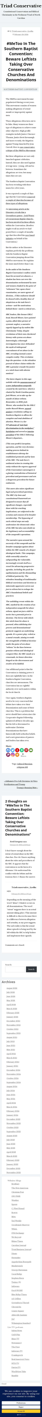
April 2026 (11, 1005)
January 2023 (12, 1164)
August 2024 (12, 1086)
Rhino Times (17, 1241)
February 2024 (13, 1111)
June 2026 (11, 996)
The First (16, 1347)
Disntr (14, 1254)
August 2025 (12, 1037)
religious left (22, 767)
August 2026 (12, 988)
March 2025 (12, 1058)
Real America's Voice (20, 1359)
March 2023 (12, 1156)
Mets (14, 1217)
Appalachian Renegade (21, 1262)
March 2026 (12, 1009)
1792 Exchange (18, 1233)
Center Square (18, 1311)
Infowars (15, 1286)
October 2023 (12, 1127)
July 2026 (11, 992)
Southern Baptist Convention (20, 89)
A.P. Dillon (16, 1299)
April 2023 (11, 1152)
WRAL (14, 1229)
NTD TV (15, 1363)
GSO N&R (16, 1196)
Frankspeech (17, 1355)
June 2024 (11, 1095)
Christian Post (18, 1192)
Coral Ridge (17, 1274)
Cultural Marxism (24, 764)
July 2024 (11, 1091)
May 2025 (11, 1050)
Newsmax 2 (16, 1343)
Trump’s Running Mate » (27, 788)
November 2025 (14, 1025)
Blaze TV (15, 1339)
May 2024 (11, 1099)
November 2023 (14, 1123)
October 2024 (12, 1078)
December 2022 (13, 1168)
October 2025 (12, 1029)
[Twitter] (13, 750)
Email (4, 1384)
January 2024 (12, 1115)
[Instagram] (13, 755)
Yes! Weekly (16, 1221)
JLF (13, 1319)
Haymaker (16, 1258)
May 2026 (11, 1000)
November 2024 (14, 1074)
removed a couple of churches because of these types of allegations (20, 200)
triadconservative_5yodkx (22, 31)
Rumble (15, 1376)
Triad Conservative (21, 6)
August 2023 (12, 1136)
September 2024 (14, 1082)
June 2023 (11, 1144)
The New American (20, 1188)
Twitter (15, 1282)
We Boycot (16, 1237)
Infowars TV (17, 1351)
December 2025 (13, 1021)
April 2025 (11, 1054)
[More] (17, 755)
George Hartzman (19, 1270)
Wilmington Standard (21, 1323)
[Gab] (22, 750)
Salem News (17, 1331)
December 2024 (13, 1070)
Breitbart (15, 1184)
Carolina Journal (19, 1245)
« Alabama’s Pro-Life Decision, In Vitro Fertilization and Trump (20, 782)
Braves (14, 1213)
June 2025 (11, 1046)
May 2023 (11, 1148)
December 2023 (13, 1119)
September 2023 (14, 1132)
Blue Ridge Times (19, 1295)
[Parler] (8, 755)
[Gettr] (17, 750)
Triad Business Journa (21, 1249)
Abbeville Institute (19, 1315)
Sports (14, 1204)
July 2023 (11, 1140)
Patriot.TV (16, 1367)
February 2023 (13, 1160)
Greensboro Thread (20, 1303)
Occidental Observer (21, 1225)
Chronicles (16, 1307)
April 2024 (11, 1103)
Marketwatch (17, 1266)
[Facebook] (8, 750)
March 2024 (12, 1107)
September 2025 (14, 1033)
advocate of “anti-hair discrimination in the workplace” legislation (20, 428)
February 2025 (13, 1062)
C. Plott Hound (18, 1208)
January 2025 (12, 1066)
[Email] (31, 750)
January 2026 (12, 1017)
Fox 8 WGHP (17, 1290)
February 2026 (13, 1013)
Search (8, 965)
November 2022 (14, 1173)
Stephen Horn (18, 1278)
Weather (15, 1200)
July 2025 (11, 1041)
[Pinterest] (26, 750)
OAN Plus (16, 1335)
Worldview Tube (19, 1372)
